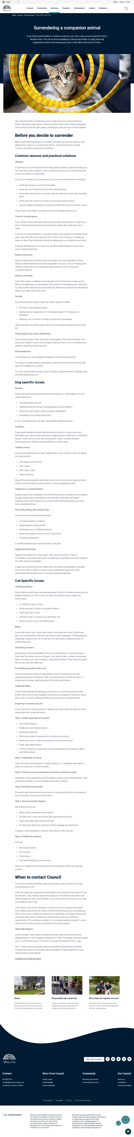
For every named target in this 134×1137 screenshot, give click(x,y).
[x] (118, 1059)
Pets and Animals (29, 15)
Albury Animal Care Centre (43, 15)
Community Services (91, 1082)
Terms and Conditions (83, 1100)
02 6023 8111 (8, 1079)
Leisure (92, 8)
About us (121, 1079)
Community (42, 8)
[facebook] (108, 1059)
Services (54, 8)
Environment (79, 8)
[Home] (7, 8)
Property (66, 8)
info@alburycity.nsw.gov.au (13, 1082)
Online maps (47, 1079)
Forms (128, 2)
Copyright (59, 1100)
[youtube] (129, 1059)
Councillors (122, 1082)
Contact (122, 2)
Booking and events (90, 1079)
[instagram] (113, 1059)
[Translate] (4, 2)
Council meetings (124, 1085)
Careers (115, 2)
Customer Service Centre (13, 1085)
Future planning (49, 1085)
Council (30, 8)
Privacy (69, 1100)
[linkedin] (124, 1059)
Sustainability (48, 1082)
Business (103, 8)
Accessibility (47, 1100)
